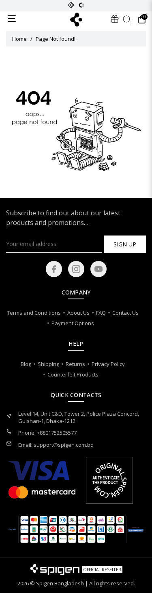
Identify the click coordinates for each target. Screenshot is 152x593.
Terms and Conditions (34, 312)
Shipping (48, 364)
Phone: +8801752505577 (47, 432)
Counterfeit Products (72, 374)
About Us (78, 312)
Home (19, 38)
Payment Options (72, 323)
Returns (75, 364)
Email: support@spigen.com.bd (56, 444)
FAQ (101, 312)
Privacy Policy (108, 364)
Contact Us (125, 312)
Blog (26, 364)
